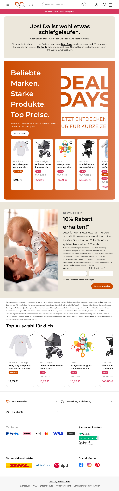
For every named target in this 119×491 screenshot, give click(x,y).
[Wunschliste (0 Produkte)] (103, 4)
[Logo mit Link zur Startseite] (25, 5)
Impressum (24, 485)
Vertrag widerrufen (59, 481)
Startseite (42, 47)
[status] (62, 4)
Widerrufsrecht (63, 485)
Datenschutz (46, 485)
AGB (35, 485)
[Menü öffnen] (8, 4)
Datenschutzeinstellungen (86, 485)
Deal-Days (66, 44)
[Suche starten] (83, 4)
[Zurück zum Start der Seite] (113, 471)
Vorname (67, 268)
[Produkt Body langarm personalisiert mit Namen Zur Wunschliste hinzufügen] (27, 143)
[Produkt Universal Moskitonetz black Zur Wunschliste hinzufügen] (49, 143)
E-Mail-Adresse (96, 268)
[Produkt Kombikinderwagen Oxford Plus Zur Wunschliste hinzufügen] (93, 143)
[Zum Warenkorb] (110, 4)
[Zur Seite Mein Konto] (96, 4)
